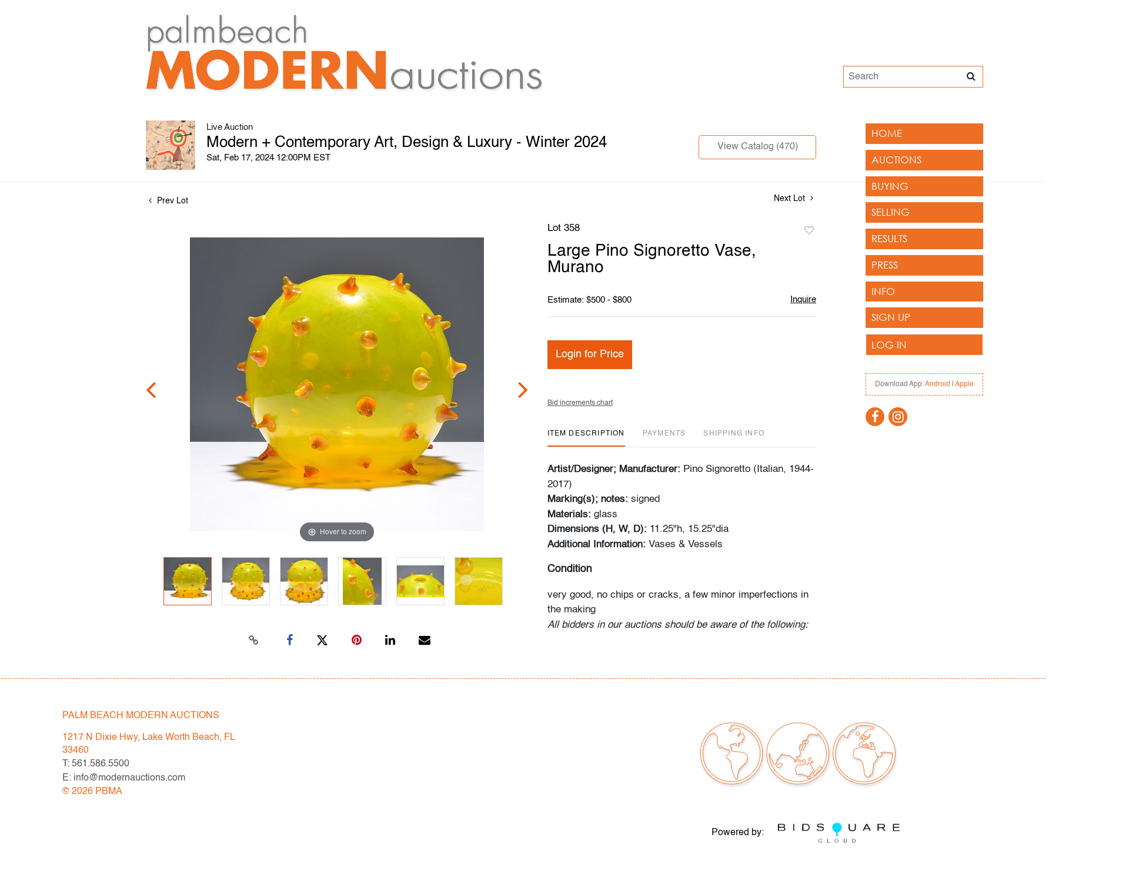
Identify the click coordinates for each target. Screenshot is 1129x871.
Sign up (890, 317)
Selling (890, 212)
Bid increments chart (580, 403)
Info (883, 291)
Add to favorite (809, 231)
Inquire (803, 299)
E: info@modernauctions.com (123, 778)
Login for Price (590, 354)
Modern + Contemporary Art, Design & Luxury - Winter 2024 (406, 142)
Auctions (896, 159)
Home (886, 133)
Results (889, 238)
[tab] (586, 438)
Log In (889, 345)
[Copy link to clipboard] (254, 641)
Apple (964, 384)
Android (937, 384)
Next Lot (790, 199)
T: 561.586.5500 (95, 764)
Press (884, 265)
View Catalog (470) (757, 147)
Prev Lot (171, 201)
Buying (889, 186)
